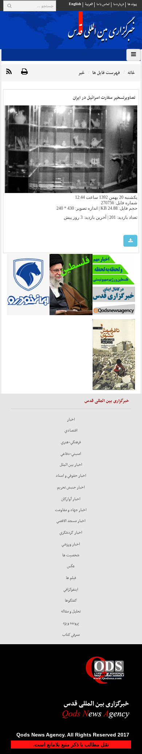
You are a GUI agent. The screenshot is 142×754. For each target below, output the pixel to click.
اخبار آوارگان (70, 499)
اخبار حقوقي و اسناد (71, 475)
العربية (89, 4)
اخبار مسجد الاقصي (71, 521)
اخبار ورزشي (71, 544)
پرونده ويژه (71, 623)
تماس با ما (103, 4)
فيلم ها (71, 578)
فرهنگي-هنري (71, 442)
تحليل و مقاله (71, 611)
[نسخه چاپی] (24, 72)
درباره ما (118, 4)
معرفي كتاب (71, 634)
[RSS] (8, 72)
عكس (71, 566)
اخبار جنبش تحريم (71, 487)
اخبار (71, 419)
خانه (131, 73)
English (75, 4)
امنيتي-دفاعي (70, 454)
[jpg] (130, 241)
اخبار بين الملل (71, 464)
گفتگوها (71, 600)
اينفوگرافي (70, 589)
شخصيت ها (70, 555)
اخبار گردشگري (70, 532)
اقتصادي (71, 430)
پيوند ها (132, 4)
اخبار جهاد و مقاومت (71, 510)
